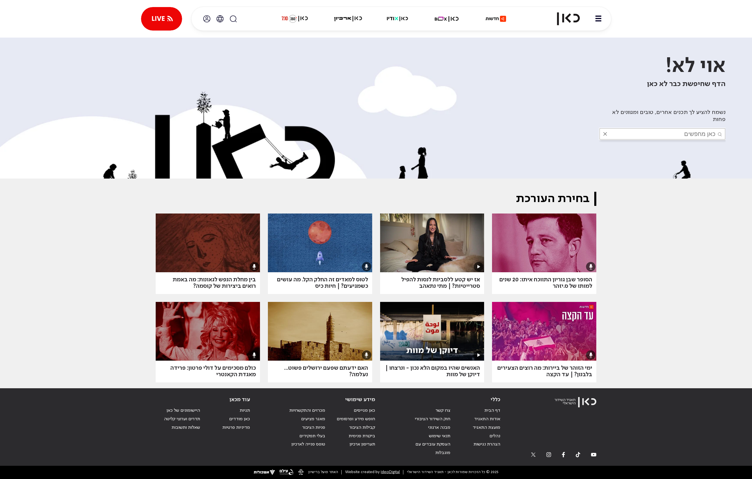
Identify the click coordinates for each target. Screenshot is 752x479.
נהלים (494, 436)
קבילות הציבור (362, 427)
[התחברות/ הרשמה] (207, 19)
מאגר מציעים (313, 419)
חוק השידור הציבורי (432, 419)
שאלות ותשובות (186, 427)
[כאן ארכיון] (348, 18)
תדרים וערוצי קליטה (182, 419)
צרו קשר (443, 410)
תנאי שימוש (439, 436)
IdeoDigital (390, 472)
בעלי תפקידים (312, 436)
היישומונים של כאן (183, 410)
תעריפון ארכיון (362, 444)
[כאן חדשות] (496, 18)
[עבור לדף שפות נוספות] (220, 19)
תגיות (245, 410)
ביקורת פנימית (362, 436)
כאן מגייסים (364, 410)
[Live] (161, 19)
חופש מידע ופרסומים (356, 419)
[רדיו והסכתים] (397, 18)
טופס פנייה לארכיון (308, 444)
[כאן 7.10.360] (294, 18)
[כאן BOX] (446, 18)
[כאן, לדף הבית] (563, 18)
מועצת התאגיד (486, 427)
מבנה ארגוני (439, 427)
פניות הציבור (313, 427)
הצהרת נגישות (487, 444)
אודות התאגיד (487, 419)
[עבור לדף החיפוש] (233, 19)
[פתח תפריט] (598, 19)
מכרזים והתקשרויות (307, 410)
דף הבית (492, 410)
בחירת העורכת (553, 199)
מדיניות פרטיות (236, 427)
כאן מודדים (239, 419)
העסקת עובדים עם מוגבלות (432, 448)
